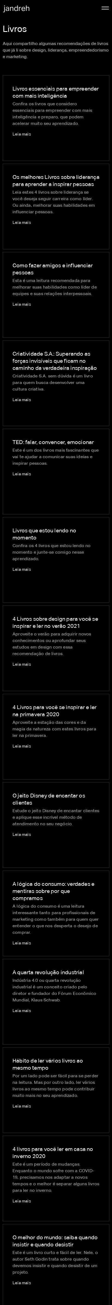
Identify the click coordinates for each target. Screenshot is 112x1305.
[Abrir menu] (105, 8)
